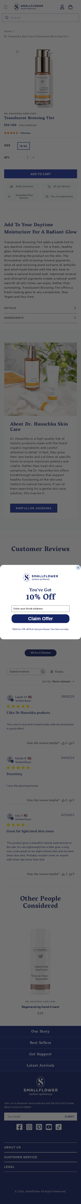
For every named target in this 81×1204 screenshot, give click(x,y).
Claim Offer (40, 618)
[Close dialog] (78, 568)
